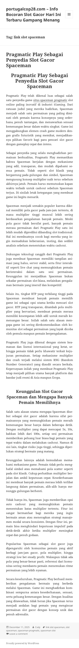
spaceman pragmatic (29, 630)
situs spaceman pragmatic (50, 100)
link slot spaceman (55, 627)
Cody (37, 627)
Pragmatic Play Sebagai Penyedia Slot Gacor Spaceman (34, 60)
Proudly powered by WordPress (22, 643)
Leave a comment (18, 633)
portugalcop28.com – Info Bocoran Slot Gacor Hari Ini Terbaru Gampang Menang (33, 14)
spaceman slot (48, 630)
